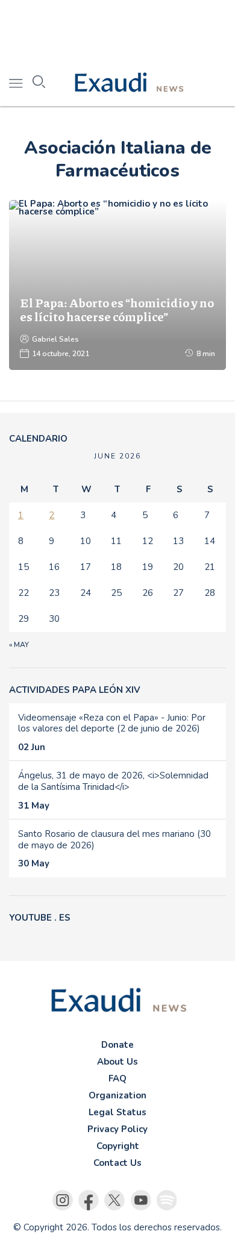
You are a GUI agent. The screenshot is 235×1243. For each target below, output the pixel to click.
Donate (117, 1045)
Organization (117, 1095)
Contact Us (117, 1163)
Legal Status (117, 1112)
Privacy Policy (117, 1129)
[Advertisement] (117, 30)
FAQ (117, 1078)
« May (19, 645)
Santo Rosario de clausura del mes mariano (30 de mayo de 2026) (114, 839)
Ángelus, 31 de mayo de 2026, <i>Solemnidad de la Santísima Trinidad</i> (113, 781)
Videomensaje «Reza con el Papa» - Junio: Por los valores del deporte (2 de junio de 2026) (111, 723)
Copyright (117, 1146)
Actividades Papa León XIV (74, 690)
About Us (117, 1062)
